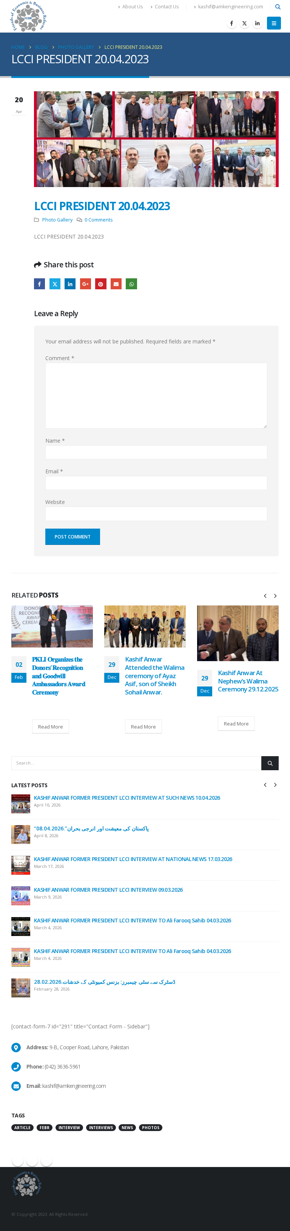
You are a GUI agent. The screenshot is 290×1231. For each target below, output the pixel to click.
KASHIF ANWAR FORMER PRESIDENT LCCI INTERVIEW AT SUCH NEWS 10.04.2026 (127, 797)
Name (55, 440)
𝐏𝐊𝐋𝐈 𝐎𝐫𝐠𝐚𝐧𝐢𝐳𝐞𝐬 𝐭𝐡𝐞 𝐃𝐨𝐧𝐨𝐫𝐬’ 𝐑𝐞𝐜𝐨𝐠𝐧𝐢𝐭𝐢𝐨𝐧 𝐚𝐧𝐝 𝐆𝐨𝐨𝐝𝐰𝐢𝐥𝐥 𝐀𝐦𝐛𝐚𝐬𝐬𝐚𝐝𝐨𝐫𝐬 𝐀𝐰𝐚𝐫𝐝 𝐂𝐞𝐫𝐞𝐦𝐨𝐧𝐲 (58, 675)
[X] (244, 23)
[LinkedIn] (257, 23)
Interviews (101, 1127)
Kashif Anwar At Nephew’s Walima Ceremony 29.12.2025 (248, 681)
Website (55, 502)
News (127, 1127)
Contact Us (167, 6)
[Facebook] (232, 23)
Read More (50, 726)
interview (69, 1127)
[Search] (270, 763)
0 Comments (99, 220)
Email (116, 283)
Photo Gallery (57, 220)
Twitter (54, 283)
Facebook (39, 283)
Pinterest (100, 283)
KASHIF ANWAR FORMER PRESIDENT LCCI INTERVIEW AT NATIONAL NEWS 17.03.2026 (133, 859)
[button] (278, 6)
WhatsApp (131, 283)
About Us (132, 6)
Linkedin (46, 1160)
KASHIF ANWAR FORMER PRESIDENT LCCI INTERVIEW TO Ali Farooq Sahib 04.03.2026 (132, 920)
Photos (150, 1127)
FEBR (44, 1127)
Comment (59, 358)
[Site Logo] (28, 16)
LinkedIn (70, 283)
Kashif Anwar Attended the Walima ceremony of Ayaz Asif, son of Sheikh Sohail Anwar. (154, 675)
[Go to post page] (52, 626)
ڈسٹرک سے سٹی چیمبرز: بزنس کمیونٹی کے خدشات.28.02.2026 (104, 981)
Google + (85, 283)
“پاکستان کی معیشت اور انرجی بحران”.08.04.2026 (91, 828)
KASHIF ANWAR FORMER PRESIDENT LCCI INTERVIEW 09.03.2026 (108, 889)
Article (22, 1127)
